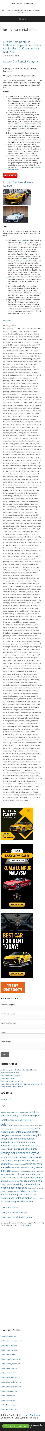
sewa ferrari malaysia (10, 699)
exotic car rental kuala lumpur (28, 455)
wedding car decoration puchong (22, 767)
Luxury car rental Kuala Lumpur (12, 1081)
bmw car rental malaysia (21, 1112)
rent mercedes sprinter (25, 685)
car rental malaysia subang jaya (22, 422)
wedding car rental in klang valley (15, 778)
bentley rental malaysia (11, 359)
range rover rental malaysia (13, 660)
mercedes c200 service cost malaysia (21, 622)
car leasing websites (13, 400)
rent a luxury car (14, 666)
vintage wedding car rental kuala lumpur (25, 751)
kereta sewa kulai (14, 515)
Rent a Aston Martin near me (11, 1382)
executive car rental (10, 455)
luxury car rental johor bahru (22, 583)
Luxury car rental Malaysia (14, 1212)
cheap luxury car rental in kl (30, 438)
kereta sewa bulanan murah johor (28, 507)
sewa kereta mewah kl (26, 707)
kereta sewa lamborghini (30, 515)
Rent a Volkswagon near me (10, 1377)
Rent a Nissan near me (9, 1345)
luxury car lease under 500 (16, 570)
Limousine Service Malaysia (10, 1075)
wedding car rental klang (26, 784)
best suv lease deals (31, 364)
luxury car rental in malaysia (21, 578)
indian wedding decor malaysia (14, 493)
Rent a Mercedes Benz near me (12, 1341)
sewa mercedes (24, 721)
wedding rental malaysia (27, 797)
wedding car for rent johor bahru (23, 770)
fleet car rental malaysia (27, 463)
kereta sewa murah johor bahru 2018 (18, 523)
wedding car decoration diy (21, 762)
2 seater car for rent (13, 328)
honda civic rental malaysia (20, 474)
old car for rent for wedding (13, 649)
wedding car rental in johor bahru (28, 775)
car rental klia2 (26, 413)
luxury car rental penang (23, 597)
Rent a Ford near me (8, 1396)
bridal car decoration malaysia (27, 383)
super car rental (9, 740)
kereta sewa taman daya (19, 534)
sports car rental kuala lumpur (28, 737)
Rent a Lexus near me (8, 1336)
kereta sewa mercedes (33, 518)
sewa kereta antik (25, 699)
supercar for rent (21, 740)
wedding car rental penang (19, 792)
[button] (15, 1426)
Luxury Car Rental (31, 1415)
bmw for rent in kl (26, 370)
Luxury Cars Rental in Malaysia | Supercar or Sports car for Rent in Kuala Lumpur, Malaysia (22, 46)
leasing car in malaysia (11, 548)
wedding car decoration (7, 1184)
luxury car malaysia (10, 572)
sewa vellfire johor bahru (16, 732)
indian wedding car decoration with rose (17, 487)
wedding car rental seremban (23, 795)
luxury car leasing (33, 570)
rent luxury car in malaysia (19, 679)
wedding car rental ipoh (19, 781)
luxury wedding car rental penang (15, 614)
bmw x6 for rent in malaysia (19, 381)
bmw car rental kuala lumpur (13, 367)
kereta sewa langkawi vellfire (13, 518)
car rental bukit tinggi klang (17, 402)
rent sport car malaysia (27, 1174)
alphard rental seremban (26, 337)
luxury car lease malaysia (29, 564)
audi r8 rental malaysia (22, 345)
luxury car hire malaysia (32, 561)
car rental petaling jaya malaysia (21, 424)
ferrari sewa (14, 463)
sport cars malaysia (10, 737)
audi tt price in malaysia (29, 348)
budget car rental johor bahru (13, 389)
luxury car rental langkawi (19, 586)
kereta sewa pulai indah (16, 531)
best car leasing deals (28, 359)
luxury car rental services (19, 603)
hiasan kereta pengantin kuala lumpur (11, 1129)
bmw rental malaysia (20, 378)
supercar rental (33, 740)
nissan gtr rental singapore (31, 647)
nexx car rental (35, 644)
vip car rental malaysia (11, 753)
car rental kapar (33, 408)
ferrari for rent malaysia (32, 457)
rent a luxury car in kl (10, 668)
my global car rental (22, 644)
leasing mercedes (26, 548)
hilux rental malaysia (16, 471)
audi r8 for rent (23, 342)
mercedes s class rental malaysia (22, 636)
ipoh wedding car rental (24, 498)
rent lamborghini (21, 677)
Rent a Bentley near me (9, 1391)
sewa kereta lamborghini (17, 704)
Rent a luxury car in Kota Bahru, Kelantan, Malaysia (19, 1070)
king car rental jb (34, 537)
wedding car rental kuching (29, 786)
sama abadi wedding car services (15, 696)
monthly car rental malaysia (24, 638)
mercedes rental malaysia (20, 633)
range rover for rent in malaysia (26, 657)
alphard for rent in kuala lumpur (21, 334)
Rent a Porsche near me (9, 1350)
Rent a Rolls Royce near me (10, 1364)
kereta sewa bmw (22, 504)
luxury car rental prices (20, 600)
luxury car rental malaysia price (17, 1157)
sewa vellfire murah (17, 734)
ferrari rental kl (26, 460)
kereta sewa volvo (20, 537)
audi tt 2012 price (14, 348)
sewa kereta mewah (10, 707)
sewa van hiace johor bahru (20, 729)
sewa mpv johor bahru (17, 723)
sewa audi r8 (32, 696)
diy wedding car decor (17, 452)
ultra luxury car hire (10, 743)
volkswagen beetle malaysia (30, 753)
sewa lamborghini (28, 718)
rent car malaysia (9, 674)
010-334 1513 (28, 1225)
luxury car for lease (16, 561)
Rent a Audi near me (8, 1400)
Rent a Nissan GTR (7, 1078)
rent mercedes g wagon (24, 682)
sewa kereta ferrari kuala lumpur (18, 701)
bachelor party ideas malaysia (21, 353)
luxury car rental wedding (20, 605)
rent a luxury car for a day (30, 666)
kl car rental (7, 540)
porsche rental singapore (28, 655)
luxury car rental (24, 261)
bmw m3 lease (15, 375)
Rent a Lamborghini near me (11, 1386)
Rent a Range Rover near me (11, 1359)
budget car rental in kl (29, 386)
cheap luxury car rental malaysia (14, 441)
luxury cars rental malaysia (19, 608)
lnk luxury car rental (27, 556)
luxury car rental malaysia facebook (23, 589)
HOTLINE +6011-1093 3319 (22, 3)
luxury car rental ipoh (23, 581)
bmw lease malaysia (22, 372)
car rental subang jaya (18, 433)
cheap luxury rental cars (23, 444)
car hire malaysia (26, 397)
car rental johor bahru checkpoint (15, 408)
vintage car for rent (13, 1181)
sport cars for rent (31, 734)
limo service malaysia (17, 551)
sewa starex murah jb (26, 726)
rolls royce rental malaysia (29, 693)
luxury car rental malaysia (20, 1153)
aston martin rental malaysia (28, 339)
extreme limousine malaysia (13, 457)
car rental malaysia (15, 419)
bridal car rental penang (11, 386)
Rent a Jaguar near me (9, 1368)
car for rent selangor (24, 394)
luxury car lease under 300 (12, 567)
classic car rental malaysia (23, 446)
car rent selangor (28, 400)
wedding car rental (26, 773)
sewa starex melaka (10, 726)
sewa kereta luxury (33, 704)
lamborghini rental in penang (13, 542)
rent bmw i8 (10, 671)
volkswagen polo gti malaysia (13, 756)
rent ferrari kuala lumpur (24, 674)
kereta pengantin (22, 501)
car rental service (17, 430)
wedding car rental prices (22, 1194)
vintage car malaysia (20, 748)
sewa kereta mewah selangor (20, 712)
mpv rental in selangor (25, 641)
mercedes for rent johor (16, 627)
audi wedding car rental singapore (15, 350)
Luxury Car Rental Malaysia (20, 61)
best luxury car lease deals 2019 (29, 361)
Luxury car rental (9, 1207)
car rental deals (33, 402)
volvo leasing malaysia (18, 759)
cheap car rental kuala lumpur (21, 435)
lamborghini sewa (15, 545)
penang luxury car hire (32, 649)
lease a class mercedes (30, 545)
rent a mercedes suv (26, 668)
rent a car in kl (19, 663)
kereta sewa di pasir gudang (13, 509)
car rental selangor (23, 427)
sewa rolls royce (31, 723)
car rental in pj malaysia (32, 405)
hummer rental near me (23, 479)
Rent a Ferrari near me (8, 1409)
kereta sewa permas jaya (26, 526)
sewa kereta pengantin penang (28, 715)
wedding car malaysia (11, 773)
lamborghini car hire (30, 540)
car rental (22, 126)
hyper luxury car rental (21, 482)
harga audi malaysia (29, 466)
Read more (7, 320)
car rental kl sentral (10, 411)
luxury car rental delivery (21, 575)
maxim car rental (22, 616)
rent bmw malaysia (22, 671)
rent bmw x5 (33, 671)
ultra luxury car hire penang (28, 743)
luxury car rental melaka (23, 594)
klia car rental (17, 540)
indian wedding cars (31, 490)
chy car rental (8, 446)
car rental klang (23, 411)
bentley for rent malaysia (30, 356)
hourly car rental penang (22, 477)
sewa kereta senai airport (12, 718)
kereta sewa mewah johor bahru (14, 520)
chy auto (36, 444)
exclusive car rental (33, 452)
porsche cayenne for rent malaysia (15, 652)
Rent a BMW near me (8, 1354)
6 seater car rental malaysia (19, 331)
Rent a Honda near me (8, 1405)
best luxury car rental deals (13, 364)
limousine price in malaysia (21, 553)
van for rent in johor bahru (25, 745)
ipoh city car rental (27, 496)
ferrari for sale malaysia (11, 460)
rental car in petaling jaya (22, 690)
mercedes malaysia (17, 630)
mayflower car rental (17, 619)
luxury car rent (11, 326)
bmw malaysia (27, 375)
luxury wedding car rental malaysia (27, 611)
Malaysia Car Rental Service (10, 1073)
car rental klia (15, 413)
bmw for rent (15, 370)
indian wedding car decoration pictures (26, 485)
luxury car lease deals (11, 564)
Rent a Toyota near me (9, 1373)
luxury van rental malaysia (17, 1164)
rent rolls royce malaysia (23, 688)
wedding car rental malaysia (13, 789)
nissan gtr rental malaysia (12, 647)
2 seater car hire (26, 328)
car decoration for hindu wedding (21, 392)
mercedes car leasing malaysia (14, 625)
